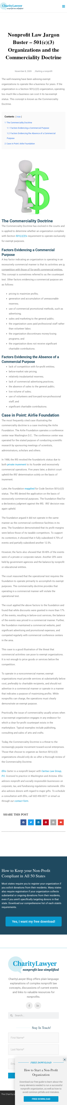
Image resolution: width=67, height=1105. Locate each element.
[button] (23, 822)
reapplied (29, 488)
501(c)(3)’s (21, 236)
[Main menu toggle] (63, 6)
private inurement (16, 464)
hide (18, 117)
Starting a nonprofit (43, 71)
